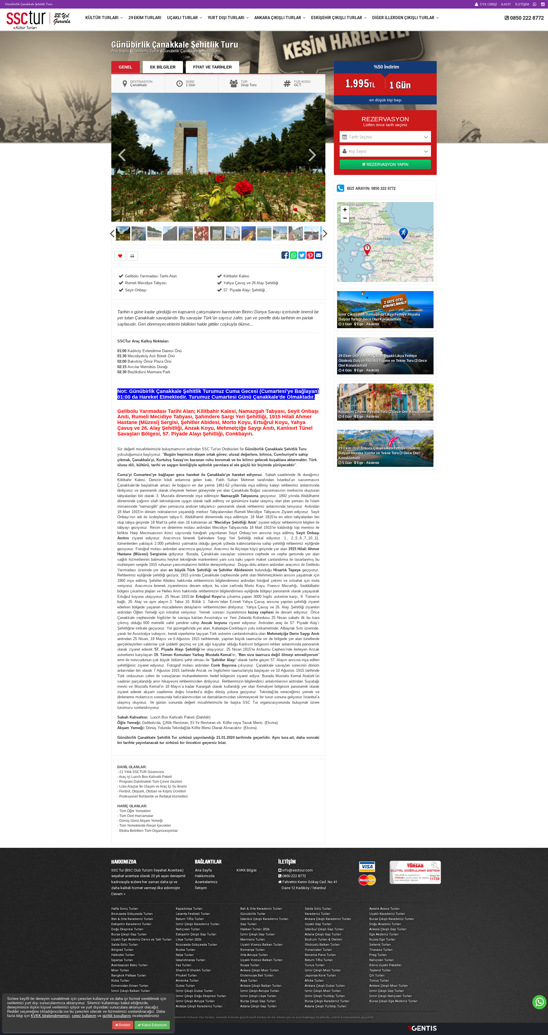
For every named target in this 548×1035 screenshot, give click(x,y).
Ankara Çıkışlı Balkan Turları (260, 986)
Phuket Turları (186, 975)
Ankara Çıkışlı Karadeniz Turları (328, 919)
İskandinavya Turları (190, 960)
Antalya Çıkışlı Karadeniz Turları (199, 1006)
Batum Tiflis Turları (190, 919)
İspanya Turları (122, 960)
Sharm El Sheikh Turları (193, 970)
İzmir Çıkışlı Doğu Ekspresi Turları (201, 996)
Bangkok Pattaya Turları (128, 975)
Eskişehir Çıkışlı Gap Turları (196, 934)
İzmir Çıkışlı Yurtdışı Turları (325, 996)
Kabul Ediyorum (154, 1025)
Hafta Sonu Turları (124, 909)
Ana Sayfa (120, 51)
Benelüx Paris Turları (320, 955)
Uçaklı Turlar (183, 17)
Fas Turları (183, 965)
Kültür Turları (102, 17)
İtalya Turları (185, 955)
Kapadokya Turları (189, 909)
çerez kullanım (84, 1016)
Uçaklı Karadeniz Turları (387, 914)
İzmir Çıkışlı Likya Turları (258, 996)
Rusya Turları (249, 965)
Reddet (124, 1025)
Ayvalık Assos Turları (384, 909)
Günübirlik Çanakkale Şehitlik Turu (191, 51)
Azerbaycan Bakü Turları (129, 965)
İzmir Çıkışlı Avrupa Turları (259, 991)
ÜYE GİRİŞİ (488, 4)
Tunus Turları (315, 965)
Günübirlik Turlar (146, 51)
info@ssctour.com (297, 870)
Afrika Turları (314, 980)
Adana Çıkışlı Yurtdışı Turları (325, 1006)
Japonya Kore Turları (320, 975)
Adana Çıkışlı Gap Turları (323, 934)
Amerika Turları (187, 980)
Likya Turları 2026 (188, 939)
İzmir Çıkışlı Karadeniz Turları (197, 924)
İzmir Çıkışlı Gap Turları (257, 934)
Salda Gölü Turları (318, 909)
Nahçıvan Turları (188, 929)
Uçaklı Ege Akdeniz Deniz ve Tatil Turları (141, 939)
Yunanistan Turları (318, 950)
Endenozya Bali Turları (256, 975)
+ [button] (345, 209)
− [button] (345, 218)
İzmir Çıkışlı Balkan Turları (130, 991)
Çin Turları (376, 975)
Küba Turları (120, 980)
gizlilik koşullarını (116, 1016)
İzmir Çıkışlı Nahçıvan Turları (390, 996)
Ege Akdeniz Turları (383, 934)
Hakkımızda (205, 876)
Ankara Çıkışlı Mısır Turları (259, 970)
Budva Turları (185, 950)
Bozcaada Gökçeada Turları (132, 914)
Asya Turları (248, 980)
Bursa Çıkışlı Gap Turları (129, 934)
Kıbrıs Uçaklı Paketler (385, 965)
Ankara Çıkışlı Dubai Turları (325, 986)
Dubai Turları (185, 986)
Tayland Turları (380, 970)
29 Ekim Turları (144, 17)
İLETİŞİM (522, 4)
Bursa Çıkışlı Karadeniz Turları (391, 919)
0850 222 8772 (527, 18)
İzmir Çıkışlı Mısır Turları (323, 970)
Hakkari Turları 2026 (254, 929)
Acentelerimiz (206, 882)
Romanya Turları (252, 950)
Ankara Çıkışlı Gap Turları (387, 929)
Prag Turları (378, 955)
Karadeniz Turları (317, 914)
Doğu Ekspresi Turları (127, 929)
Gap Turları (248, 924)
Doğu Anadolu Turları (385, 924)
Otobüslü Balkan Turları (322, 945)
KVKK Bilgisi (247, 870)
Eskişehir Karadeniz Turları (131, 924)
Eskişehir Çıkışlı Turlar (337, 17)
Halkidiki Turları (122, 955)
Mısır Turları (120, 970)
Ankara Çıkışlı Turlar (278, 17)
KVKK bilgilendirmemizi (50, 1016)
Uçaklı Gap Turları (318, 924)
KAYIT (506, 4)
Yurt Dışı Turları (227, 17)
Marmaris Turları (252, 939)
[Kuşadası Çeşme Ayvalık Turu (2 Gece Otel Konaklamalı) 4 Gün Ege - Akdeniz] (385, 402)
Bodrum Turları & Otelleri (323, 939)
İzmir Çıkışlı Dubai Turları (194, 991)
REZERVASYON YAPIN (386, 164)
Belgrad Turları (122, 950)
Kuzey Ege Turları (382, 939)
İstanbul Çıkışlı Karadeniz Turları (264, 919)
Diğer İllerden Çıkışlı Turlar (404, 17)
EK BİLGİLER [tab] (163, 67)
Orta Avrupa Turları (254, 955)
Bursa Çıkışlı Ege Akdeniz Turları (393, 1001)
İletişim (201, 888)
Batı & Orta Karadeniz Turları (261, 909)
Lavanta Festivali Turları (193, 914)
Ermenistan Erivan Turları (129, 986)
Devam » (118, 894)
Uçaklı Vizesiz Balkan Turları (261, 945)
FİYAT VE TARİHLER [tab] (212, 67)
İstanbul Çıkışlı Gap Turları (324, 929)
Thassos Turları (380, 950)
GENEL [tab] (125, 67)
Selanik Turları (380, 945)
